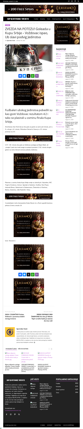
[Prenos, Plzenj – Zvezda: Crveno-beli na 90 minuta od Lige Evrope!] (60, 143)
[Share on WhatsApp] (33, 76)
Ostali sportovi (56, 19)
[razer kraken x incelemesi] (41, 428)
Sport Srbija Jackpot (69, 19)
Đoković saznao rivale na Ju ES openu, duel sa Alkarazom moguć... (71, 124)
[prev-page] (49, 349)
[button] (76, 19)
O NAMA (42, 425)
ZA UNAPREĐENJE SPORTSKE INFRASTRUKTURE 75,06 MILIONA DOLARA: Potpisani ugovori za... (70, 113)
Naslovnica (7, 23)
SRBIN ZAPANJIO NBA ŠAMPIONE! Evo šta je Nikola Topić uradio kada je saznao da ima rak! (42, 317)
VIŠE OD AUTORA (23, 349)
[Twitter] (78, 1)
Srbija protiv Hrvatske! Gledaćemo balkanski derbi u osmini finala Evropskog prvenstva (71, 103)
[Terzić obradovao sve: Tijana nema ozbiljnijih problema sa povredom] (60, 134)
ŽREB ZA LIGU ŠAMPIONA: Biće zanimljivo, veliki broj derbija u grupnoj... (71, 93)
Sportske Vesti (11, 40)
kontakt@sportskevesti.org (13, 410)
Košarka (42, 19)
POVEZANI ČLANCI (11, 349)
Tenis (48, 19)
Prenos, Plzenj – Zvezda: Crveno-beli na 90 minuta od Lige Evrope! (71, 143)
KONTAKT (49, 425)
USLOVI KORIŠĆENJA (68, 425)
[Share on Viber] (37, 76)
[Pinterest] (75, 1)
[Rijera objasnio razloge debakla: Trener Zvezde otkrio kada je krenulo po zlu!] (12, 357)
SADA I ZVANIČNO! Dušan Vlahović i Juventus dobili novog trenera (15, 316)
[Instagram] (72, 1)
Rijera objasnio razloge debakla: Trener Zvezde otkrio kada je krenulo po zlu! (12, 367)
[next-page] (52, 349)
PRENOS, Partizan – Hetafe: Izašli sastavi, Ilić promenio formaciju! (71, 84)
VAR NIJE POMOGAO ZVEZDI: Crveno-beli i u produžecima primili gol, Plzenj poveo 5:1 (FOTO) (28, 368)
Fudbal (36, 19)
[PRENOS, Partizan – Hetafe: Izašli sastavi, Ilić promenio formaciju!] (60, 84)
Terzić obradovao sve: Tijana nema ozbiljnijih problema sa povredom (71, 134)
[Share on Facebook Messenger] (24, 76)
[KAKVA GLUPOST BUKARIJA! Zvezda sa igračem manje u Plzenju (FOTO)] (45, 357)
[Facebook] (69, 1)
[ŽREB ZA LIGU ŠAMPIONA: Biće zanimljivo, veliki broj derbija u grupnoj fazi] (60, 93)
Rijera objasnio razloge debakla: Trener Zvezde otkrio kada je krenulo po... (71, 56)
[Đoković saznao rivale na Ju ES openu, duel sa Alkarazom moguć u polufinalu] (60, 124)
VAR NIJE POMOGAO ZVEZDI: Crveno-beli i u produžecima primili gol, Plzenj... (71, 65)
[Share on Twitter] (28, 76)
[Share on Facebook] (20, 76)
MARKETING (58, 425)
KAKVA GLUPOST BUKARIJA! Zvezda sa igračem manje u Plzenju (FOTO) (44, 367)
